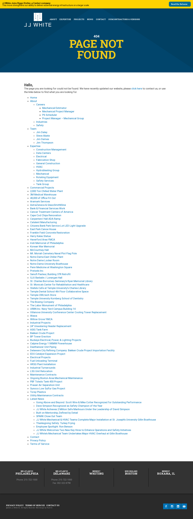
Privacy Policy (38, 440)
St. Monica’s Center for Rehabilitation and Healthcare (59, 284)
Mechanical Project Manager (58, 111)
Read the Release (179, 4)
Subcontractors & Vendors (124, 19)
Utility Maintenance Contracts (46, 395)
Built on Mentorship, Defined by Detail (57, 412)
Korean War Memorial (42, 246)
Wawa (33, 315)
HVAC (39, 166)
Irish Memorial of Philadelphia (46, 243)
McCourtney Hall (39, 249)
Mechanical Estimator (54, 107)
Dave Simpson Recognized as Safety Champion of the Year (69, 405)
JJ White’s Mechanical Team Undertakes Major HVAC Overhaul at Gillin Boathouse (82, 433)
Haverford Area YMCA (42, 239)
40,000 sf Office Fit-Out (43, 197)
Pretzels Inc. (37, 270)
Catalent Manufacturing (43, 222)
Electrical (41, 156)
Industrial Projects (40, 322)
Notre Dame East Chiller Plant (46, 256)
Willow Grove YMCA (41, 319)
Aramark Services (40, 201)
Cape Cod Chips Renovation (45, 215)
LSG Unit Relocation (41, 371)
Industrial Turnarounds (42, 367)
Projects (79, 19)
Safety (40, 125)
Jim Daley (41, 132)
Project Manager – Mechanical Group (63, 118)
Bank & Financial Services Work (47, 208)
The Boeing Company (42, 301)
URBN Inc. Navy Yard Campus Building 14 (53, 308)
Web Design (40, 508)
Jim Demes (42, 139)
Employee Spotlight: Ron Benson (54, 426)
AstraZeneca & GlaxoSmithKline (48, 204)
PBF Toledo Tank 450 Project (46, 381)
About (53, 19)
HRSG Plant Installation (43, 364)
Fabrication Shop (45, 159)
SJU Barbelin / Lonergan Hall (46, 277)
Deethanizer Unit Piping (43, 346)
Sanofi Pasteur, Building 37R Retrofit (50, 274)
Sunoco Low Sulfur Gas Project (47, 388)
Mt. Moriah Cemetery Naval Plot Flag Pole (53, 253)
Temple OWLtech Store (43, 294)
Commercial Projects (42, 187)
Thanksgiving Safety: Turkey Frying (55, 423)
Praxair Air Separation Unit (45, 385)
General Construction (48, 163)
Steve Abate (43, 135)
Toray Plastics (38, 391)
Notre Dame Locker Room (44, 260)
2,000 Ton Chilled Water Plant (46, 191)
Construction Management (51, 149)
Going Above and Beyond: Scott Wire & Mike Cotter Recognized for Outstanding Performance (88, 402)
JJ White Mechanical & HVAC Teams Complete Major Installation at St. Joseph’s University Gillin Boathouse (96, 419)
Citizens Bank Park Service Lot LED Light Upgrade (58, 225)
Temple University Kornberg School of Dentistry (56, 298)
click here (136, 88)
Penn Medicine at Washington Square (51, 267)
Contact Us (52, 505)
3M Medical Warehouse (43, 194)
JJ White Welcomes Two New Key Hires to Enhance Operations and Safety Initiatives (83, 430)
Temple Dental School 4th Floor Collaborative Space (59, 291)
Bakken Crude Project (42, 333)
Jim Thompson (44, 142)
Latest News (37, 398)
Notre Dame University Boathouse (49, 263)
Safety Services (45, 180)
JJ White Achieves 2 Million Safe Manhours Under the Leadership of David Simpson (83, 409)
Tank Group (42, 184)
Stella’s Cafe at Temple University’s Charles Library (58, 288)
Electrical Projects (40, 357)
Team (33, 128)
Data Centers (43, 152)
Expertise (65, 19)
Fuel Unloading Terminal (43, 360)
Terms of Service (39, 443)
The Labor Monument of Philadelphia (51, 305)
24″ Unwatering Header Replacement (50, 326)
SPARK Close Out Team (49, 416)
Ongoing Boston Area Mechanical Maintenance (56, 378)
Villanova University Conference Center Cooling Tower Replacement (68, 312)
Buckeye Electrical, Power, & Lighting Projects (55, 339)
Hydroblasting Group (47, 170)
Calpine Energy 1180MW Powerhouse (51, 343)
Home (33, 97)
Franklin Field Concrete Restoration (50, 232)
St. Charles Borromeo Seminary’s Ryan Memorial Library (61, 281)
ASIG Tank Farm (39, 329)
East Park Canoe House (43, 229)
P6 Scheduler (49, 114)
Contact (101, 19)
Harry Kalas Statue (40, 236)
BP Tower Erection (40, 336)
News (90, 19)
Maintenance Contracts (43, 374)
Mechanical (42, 173)
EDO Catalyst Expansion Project (47, 353)
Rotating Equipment (47, 177)
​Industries (41, 121)
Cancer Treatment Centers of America (51, 211)
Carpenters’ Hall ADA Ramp (45, 218)
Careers (40, 104)
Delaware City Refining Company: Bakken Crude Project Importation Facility (72, 350)
